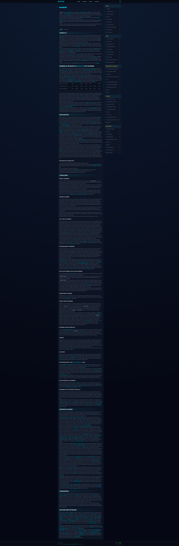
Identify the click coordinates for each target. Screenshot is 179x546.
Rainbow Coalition (77, 536)
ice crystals (94, 242)
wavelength (83, 60)
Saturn (78, 382)
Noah (65, 515)
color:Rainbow (64, 29)
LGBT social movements (83, 530)
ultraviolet (92, 102)
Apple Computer (82, 534)
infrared (87, 102)
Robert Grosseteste (91, 456)
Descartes (61, 467)
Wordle (113, 131)
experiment (86, 434)
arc (100, 13)
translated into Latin (79, 456)
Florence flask (95, 495)
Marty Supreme (113, 49)
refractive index (93, 122)
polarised (75, 63)
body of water (73, 273)
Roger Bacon (67, 457)
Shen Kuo (81, 438)
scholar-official (74, 438)
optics (85, 259)
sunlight (67, 14)
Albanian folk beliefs (92, 521)
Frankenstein (113, 21)
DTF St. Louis (113, 114)
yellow (63, 69)
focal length (78, 49)
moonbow (84, 44)
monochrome (68, 298)
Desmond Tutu (95, 532)
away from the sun (95, 231)
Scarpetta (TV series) (113, 104)
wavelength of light (94, 57)
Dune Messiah (113, 29)
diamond (66, 402)
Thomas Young (89, 268)
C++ (113, 79)
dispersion (89, 12)
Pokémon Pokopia (113, 136)
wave (66, 268)
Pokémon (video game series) (113, 139)
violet (82, 20)
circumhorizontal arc (96, 369)
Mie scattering (98, 485)
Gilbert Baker (81, 532)
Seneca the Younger (80, 417)
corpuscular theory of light (77, 480)
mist (81, 16)
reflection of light (78, 134)
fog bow (84, 241)
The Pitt (113, 112)
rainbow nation (93, 533)
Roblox (113, 144)
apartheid (81, 533)
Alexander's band (72, 194)
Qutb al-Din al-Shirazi (81, 443)
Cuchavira (61, 516)
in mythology (71, 512)
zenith (81, 368)
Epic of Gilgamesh (62, 513)
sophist (73, 79)
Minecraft (113, 142)
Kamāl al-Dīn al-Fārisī (81, 444)
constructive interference (80, 262)
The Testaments (113, 32)
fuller (80, 419)
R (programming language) (113, 87)
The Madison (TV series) (113, 99)
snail (80, 517)
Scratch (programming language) (113, 76)
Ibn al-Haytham (86, 426)
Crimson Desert (113, 134)
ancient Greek (69, 79)
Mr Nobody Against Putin (113, 46)
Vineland (113, 8)
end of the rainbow (64, 520)
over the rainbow (94, 523)
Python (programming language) (113, 69)
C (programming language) (113, 71)
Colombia (84, 516)
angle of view (97, 48)
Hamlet (113, 16)
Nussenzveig (75, 488)
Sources (85, 1)
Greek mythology (71, 520)
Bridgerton (113, 122)
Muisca (76, 516)
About (91, 1)
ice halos (74, 347)
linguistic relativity (94, 107)
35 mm (62, 49)
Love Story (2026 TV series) (113, 117)
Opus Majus (78, 457)
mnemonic (84, 69)
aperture (65, 452)
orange (60, 69)
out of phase (99, 262)
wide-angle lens (70, 49)
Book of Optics (96, 436)
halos (84, 367)
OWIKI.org (61, 542)
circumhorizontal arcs (71, 364)
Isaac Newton (93, 68)
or (79, 43)
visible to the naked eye (66, 125)
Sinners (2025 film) (113, 39)
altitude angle (61, 36)
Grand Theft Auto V (113, 149)
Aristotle (70, 411)
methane (97, 384)
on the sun (64, 186)
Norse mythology (70, 515)
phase (64, 262)
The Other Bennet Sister (113, 109)
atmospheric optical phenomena (68, 329)
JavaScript (113, 74)
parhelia (89, 425)
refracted (60, 21)
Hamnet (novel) (113, 19)
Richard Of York (88, 69)
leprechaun (77, 519)
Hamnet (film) (113, 41)
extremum (76, 169)
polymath (81, 426)
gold (78, 517)
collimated (87, 320)
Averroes (65, 435)
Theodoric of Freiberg (77, 436)
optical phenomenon (68, 12)
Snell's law (100, 165)
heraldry (61, 525)
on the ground (65, 231)
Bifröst (81, 515)
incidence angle (98, 403)
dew (90, 16)
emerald (86, 517)
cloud (99, 38)
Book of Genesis (93, 513)
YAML (113, 92)
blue (75, 59)
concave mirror (87, 423)
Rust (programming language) (113, 82)
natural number (89, 403)
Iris (79, 520)
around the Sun (72, 243)
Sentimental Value (113, 54)
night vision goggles (73, 386)
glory (69, 55)
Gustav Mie (68, 486)
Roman (71, 417)
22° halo (83, 242)
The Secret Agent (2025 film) (113, 59)
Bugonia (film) (113, 57)
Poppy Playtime (113, 152)
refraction (77, 12)
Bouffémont (92, 526)
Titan (83, 382)
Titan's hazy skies (81, 385)
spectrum (69, 13)
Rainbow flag (61, 529)
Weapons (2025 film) (113, 44)
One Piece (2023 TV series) (113, 101)
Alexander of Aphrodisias (82, 194)
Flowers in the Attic (113, 24)
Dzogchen (61, 519)
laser (81, 129)
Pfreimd (78, 526)
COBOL (113, 89)
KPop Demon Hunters (113, 51)
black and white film (68, 106)
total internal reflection (82, 139)
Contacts (97, 1)
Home (79, 1)
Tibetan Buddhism (97, 517)
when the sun (89, 284)
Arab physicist (75, 426)
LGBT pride (75, 530)
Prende (73, 523)
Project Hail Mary (113, 11)
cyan (76, 72)
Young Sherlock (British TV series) (113, 119)
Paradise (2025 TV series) (113, 106)
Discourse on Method (71, 467)
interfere (63, 482)
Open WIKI (61, 1)
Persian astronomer (73, 443)
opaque (74, 105)
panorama (72, 51)
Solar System (70, 80)
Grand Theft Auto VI (113, 147)
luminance (61, 130)
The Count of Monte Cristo (113, 27)
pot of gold (91, 519)
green (66, 69)
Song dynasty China (63, 438)
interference (83, 130)
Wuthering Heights (113, 14)
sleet (60, 355)
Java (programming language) (113, 84)
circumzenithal (77, 362)
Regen (73, 526)
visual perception (77, 46)
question (62, 107)
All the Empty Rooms (113, 62)
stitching (60, 51)
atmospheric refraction (80, 440)
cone (94, 151)
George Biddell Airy (77, 484)
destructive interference (84, 263)
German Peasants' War (97, 529)
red (72, 20)
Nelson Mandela (65, 533)
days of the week (79, 80)
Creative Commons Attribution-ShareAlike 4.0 (71, 544)
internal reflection (83, 12)
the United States (73, 356)
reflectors (91, 394)
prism (101, 476)
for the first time (99, 314)
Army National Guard (80, 528)
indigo (70, 69)
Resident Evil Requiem (113, 129)
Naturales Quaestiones (64, 417)
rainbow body (69, 519)
